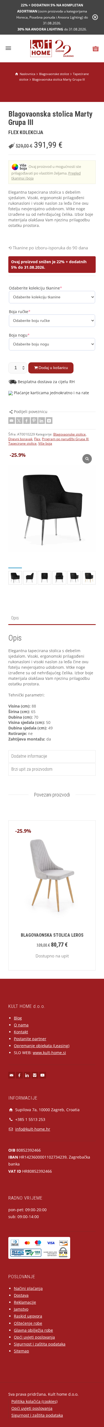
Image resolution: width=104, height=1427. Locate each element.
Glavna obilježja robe (33, 1330)
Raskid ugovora (28, 1316)
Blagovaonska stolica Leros (52, 935)
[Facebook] (26, 420)
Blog (18, 1018)
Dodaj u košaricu (53, 367)
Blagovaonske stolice (69, 434)
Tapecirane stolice (22, 443)
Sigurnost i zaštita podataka (39, 1344)
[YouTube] (42, 1075)
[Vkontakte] (49, 420)
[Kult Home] (52, 48)
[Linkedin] (41, 420)
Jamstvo (21, 1309)
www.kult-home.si (49, 1052)
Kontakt (21, 1031)
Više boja (45, 443)
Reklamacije (25, 1302)
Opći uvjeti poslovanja (34, 1337)
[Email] (11, 420)
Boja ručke (20, 311)
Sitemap (21, 1351)
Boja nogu (19, 335)
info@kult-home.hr (32, 1129)
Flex (37, 439)
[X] (19, 420)
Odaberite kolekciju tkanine (35, 288)
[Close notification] (95, 17)
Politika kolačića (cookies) (34, 1401)
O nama (21, 1025)
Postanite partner (30, 1038)
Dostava (21, 1295)
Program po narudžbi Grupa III (65, 439)
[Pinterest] (34, 420)
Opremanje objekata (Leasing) (41, 1045)
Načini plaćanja (28, 1288)
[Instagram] (35, 1075)
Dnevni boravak (20, 439)
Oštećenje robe (28, 1323)
